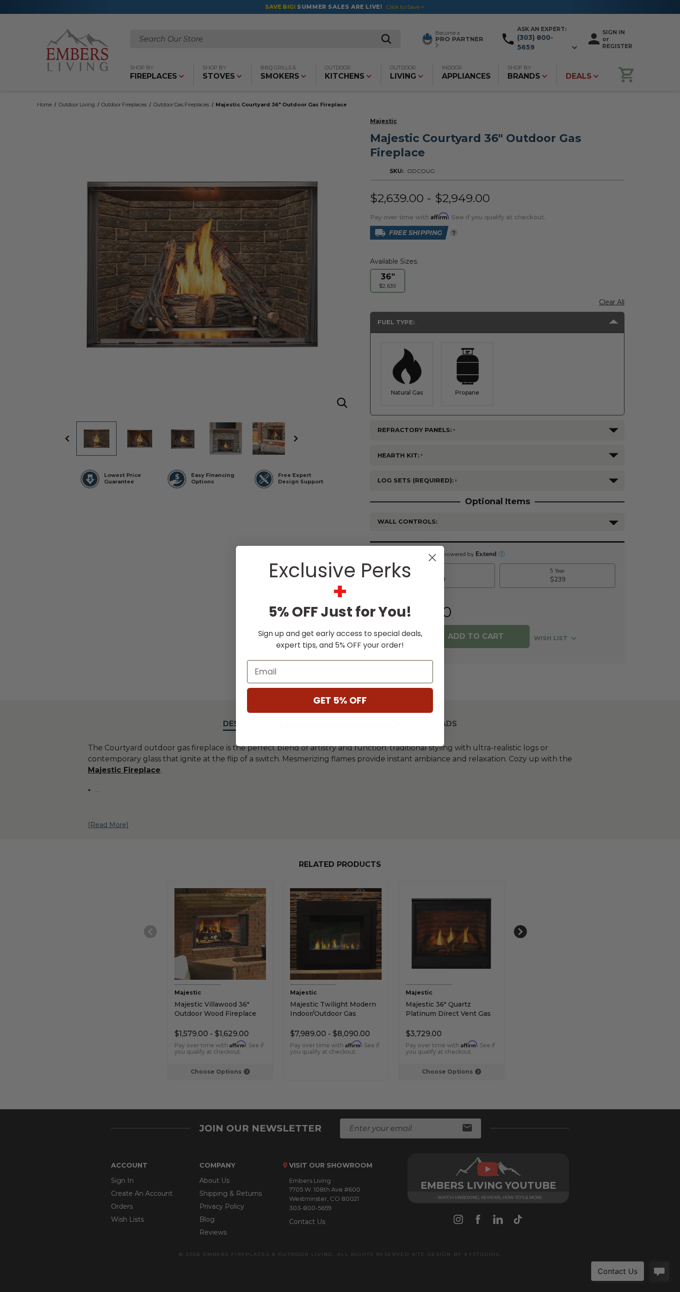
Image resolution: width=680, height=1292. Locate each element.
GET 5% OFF (340, 700)
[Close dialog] (432, 558)
